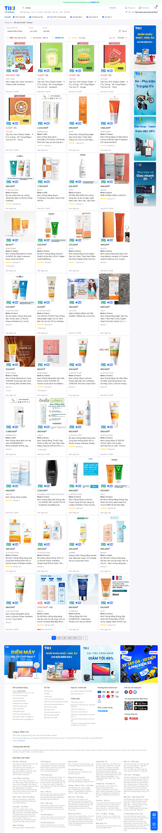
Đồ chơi (32, 764)
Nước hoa (20, 820)
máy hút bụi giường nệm (135, 824)
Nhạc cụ (83, 808)
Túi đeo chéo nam (51, 825)
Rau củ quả (19, 782)
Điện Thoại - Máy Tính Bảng (23, 797)
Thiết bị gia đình (30, 827)
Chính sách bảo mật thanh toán (54, 699)
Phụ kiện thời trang (75, 769)
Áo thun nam (44, 777)
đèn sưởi (133, 816)
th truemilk (35, 750)
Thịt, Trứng (22, 781)
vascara (15, 750)
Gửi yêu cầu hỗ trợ (18, 698)
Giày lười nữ (57, 797)
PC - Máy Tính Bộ (77, 793)
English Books (107, 827)
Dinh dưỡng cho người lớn (24, 771)
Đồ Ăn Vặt (75, 821)
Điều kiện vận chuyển (51, 717)
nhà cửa (55, 12)
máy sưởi (126, 816)
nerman (105, 750)
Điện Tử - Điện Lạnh (131, 761)
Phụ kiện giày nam (50, 809)
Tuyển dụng (48, 696)
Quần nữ (53, 764)
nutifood (94, 750)
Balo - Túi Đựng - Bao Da (135, 804)
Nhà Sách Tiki (101, 823)
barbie (41, 750)
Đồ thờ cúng (75, 808)
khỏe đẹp (47, 12)
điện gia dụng (25, 12)
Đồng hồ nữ (79, 780)
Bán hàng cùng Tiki (77, 694)
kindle (100, 750)
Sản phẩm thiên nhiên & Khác (24, 815)
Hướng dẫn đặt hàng (19, 701)
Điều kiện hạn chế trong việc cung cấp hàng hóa (83, 705)
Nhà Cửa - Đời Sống (75, 797)
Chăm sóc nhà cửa (25, 793)
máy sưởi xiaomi (138, 823)
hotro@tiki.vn (29, 717)
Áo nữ (42, 764)
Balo (69, 764)
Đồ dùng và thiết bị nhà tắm (81, 804)
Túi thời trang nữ (46, 815)
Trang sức (71, 780)
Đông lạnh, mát (26, 784)
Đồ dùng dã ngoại (136, 779)
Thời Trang (113, 764)
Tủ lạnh (130, 766)
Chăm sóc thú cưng (74, 816)
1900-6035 (21, 691)
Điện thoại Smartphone (20, 799)
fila (37, 752)
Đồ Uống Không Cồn (79, 823)
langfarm (22, 752)
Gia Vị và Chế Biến (77, 820)
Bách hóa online (105, 773)
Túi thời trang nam (47, 822)
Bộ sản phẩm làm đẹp (24, 820)
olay (128, 750)
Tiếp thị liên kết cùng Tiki (52, 712)
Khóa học (113, 803)
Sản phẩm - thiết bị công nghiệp (108, 775)
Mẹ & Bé (108, 771)
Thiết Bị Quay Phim (135, 808)
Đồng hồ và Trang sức (76, 777)
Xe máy (102, 818)
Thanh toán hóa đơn (102, 803)
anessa (117, 750)
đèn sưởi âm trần (133, 828)
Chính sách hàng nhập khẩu (21, 714)
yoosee (123, 750)
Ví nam (42, 825)
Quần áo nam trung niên (52, 786)
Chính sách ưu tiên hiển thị (79, 712)
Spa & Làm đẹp (109, 804)
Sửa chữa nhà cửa (77, 801)
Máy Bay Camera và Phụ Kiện (136, 809)
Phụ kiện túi (60, 819)
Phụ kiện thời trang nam (80, 772)
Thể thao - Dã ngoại (105, 767)
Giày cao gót (44, 794)
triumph (88, 750)
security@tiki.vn (28, 719)
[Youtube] (130, 692)
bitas (144, 750)
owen (46, 750)
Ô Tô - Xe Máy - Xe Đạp (105, 814)
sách (61, 12)
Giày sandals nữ (51, 796)
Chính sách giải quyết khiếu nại (54, 704)
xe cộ (33, 12)
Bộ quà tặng (77, 825)
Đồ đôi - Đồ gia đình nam (54, 782)
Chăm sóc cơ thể (22, 812)
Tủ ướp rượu (144, 771)
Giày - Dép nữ (45, 792)
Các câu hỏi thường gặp (20, 695)
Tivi (128, 769)
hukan (28, 752)
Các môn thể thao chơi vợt (136, 787)
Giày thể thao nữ (140, 789)
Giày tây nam (54, 805)
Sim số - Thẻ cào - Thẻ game (112, 810)
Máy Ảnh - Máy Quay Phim (134, 797)
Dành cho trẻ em (22, 789)
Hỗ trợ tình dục (28, 820)
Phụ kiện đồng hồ (77, 781)
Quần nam (52, 777)
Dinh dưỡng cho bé (22, 769)
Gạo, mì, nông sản (23, 786)
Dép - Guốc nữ (54, 794)
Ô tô (106, 818)
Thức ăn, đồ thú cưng (22, 791)
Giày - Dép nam (46, 803)
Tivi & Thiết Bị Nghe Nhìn (107, 777)
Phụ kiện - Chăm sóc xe (103, 816)
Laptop (86, 793)
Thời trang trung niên (50, 771)
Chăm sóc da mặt (18, 809)
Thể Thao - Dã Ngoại (132, 775)
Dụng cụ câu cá (133, 784)
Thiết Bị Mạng (79, 791)
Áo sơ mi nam (53, 779)
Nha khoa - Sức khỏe (107, 808)
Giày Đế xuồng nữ (52, 799)
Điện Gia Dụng (18, 825)
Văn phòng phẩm (112, 826)
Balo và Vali (72, 761)
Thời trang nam (46, 775)
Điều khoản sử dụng (50, 707)
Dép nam (50, 807)
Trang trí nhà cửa (73, 799)
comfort (139, 750)
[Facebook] (126, 692)
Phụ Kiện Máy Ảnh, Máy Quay (133, 799)
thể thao (67, 12)
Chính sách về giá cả (77, 702)
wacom (111, 750)
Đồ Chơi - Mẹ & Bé (19, 761)
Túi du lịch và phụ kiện (79, 764)
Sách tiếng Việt (100, 826)
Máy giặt (130, 767)
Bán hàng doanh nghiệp (51, 715)
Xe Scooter (113, 818)
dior (20, 750)
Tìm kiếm (112, 8)
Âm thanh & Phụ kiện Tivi (131, 764)
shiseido (15, 752)
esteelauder (26, 750)
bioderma (63, 750)
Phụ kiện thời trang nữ (75, 772)
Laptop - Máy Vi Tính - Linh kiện (80, 785)
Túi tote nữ (52, 819)
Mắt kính (85, 772)
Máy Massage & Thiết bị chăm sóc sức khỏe (25, 813)
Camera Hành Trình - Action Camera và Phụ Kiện (136, 802)
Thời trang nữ (45, 761)
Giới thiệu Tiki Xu (49, 709)
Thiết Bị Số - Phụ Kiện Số (105, 784)
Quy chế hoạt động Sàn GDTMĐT (81, 691)
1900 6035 (21, 741)
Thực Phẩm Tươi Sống (21, 778)
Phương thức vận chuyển (20, 703)
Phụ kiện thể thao (136, 781)
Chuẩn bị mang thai (23, 774)
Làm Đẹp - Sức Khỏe (20, 807)
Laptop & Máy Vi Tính (111, 774)
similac (133, 750)
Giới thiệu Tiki (48, 691)
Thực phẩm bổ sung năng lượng (136, 790)
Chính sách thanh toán (78, 709)
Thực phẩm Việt (29, 782)
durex (57, 750)
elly (68, 750)
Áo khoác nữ (55, 766)
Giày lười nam (44, 805)
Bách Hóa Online (74, 814)
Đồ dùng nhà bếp (18, 827)
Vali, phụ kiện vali (87, 766)
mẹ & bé (40, 12)
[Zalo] (135, 692)
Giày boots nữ (47, 797)
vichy (33, 752)
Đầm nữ (47, 764)
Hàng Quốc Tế (101, 761)
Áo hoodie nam (49, 781)
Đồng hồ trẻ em (89, 781)
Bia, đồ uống (20, 788)
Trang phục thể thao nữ (131, 777)
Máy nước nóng (136, 769)
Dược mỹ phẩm (30, 821)
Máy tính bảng (21, 803)
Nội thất (77, 803)
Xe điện (114, 816)
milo (72, 750)
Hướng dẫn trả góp (19, 711)
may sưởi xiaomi (133, 821)
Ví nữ (60, 817)
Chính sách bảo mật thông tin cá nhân (56, 701)
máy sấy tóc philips (137, 818)
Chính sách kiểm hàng (20, 706)
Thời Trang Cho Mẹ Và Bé (21, 764)
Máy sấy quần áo (133, 771)
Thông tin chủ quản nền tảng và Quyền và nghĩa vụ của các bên (83, 724)
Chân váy (54, 767)
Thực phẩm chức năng (23, 811)
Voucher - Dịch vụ (103, 800)
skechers (77, 750)
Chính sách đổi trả (18, 709)
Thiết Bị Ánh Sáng (136, 801)
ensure (51, 750)
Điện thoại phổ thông (22, 801)
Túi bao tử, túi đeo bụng (57, 827)
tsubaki (41, 752)
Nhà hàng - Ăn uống (106, 806)
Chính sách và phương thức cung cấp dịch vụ (82, 715)
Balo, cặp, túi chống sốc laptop (81, 765)
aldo (83, 750)
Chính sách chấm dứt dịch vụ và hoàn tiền (83, 720)
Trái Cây (15, 781)
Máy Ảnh (140, 810)
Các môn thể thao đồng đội (136, 786)
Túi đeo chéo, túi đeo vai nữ (49, 817)
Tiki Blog (47, 694)
